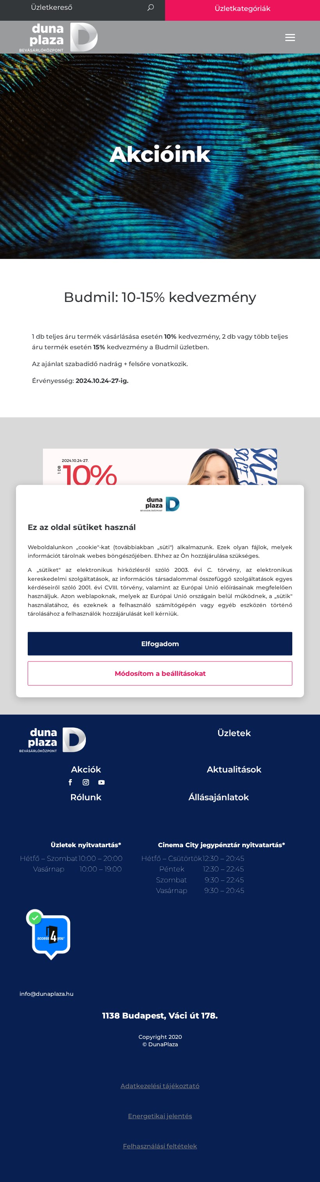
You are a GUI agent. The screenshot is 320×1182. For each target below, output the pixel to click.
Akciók (86, 769)
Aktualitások (234, 769)
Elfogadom (160, 643)
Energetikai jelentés (160, 1116)
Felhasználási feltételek (160, 1146)
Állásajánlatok (218, 797)
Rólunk (85, 797)
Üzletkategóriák (242, 8)
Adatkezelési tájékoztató (160, 1086)
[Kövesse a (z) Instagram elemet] (86, 782)
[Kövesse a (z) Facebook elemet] (70, 782)
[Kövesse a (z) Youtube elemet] (101, 782)
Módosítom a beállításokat (160, 673)
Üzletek (234, 733)
